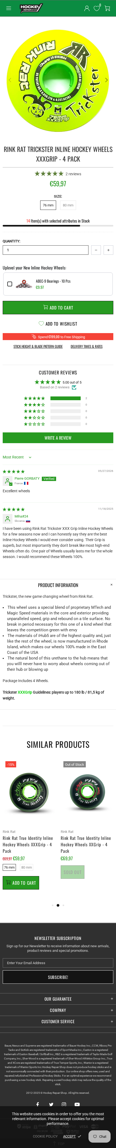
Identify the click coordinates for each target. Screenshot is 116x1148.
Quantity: (11, 241)
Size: (58, 196)
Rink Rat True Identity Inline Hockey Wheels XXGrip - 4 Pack (86, 844)
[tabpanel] (29, 830)
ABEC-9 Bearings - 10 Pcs (53, 281)
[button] (49, 173)
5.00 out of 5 (72, 382)
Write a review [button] (58, 438)
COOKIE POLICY (45, 1136)
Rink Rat (9, 832)
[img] (14, 471)
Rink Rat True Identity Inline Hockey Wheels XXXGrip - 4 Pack (28, 844)
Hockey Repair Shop (30, 8)
